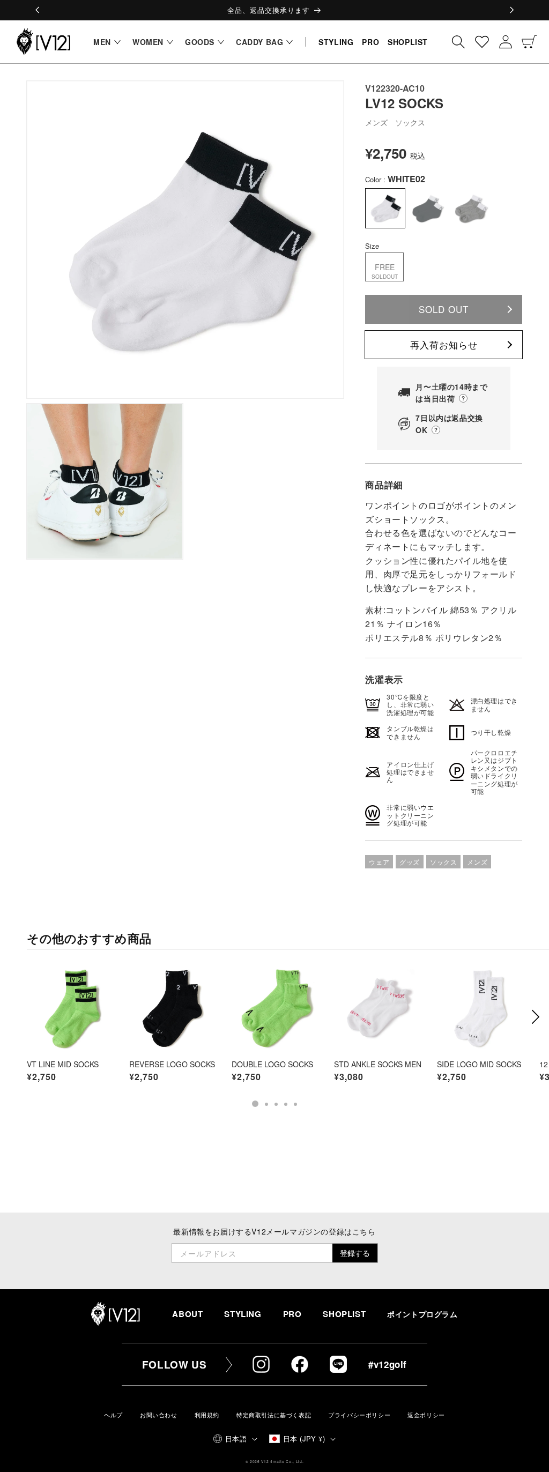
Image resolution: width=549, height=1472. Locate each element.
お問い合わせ (158, 1415)
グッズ (409, 861)
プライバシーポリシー (359, 1415)
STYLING (242, 1314)
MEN (102, 41)
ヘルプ (113, 1415)
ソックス (443, 861)
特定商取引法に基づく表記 (273, 1415)
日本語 (236, 1438)
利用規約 (207, 1415)
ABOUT (187, 1314)
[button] (104, 41)
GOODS (199, 41)
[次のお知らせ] (511, 10)
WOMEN (148, 41)
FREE (385, 271)
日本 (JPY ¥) (304, 1438)
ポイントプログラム (422, 1314)
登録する (355, 1252)
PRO (292, 1314)
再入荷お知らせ (444, 344)
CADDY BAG (259, 41)
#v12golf (387, 1364)
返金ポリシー (426, 1415)
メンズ (477, 861)
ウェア (379, 861)
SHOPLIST (344, 1314)
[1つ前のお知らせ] (38, 10)
